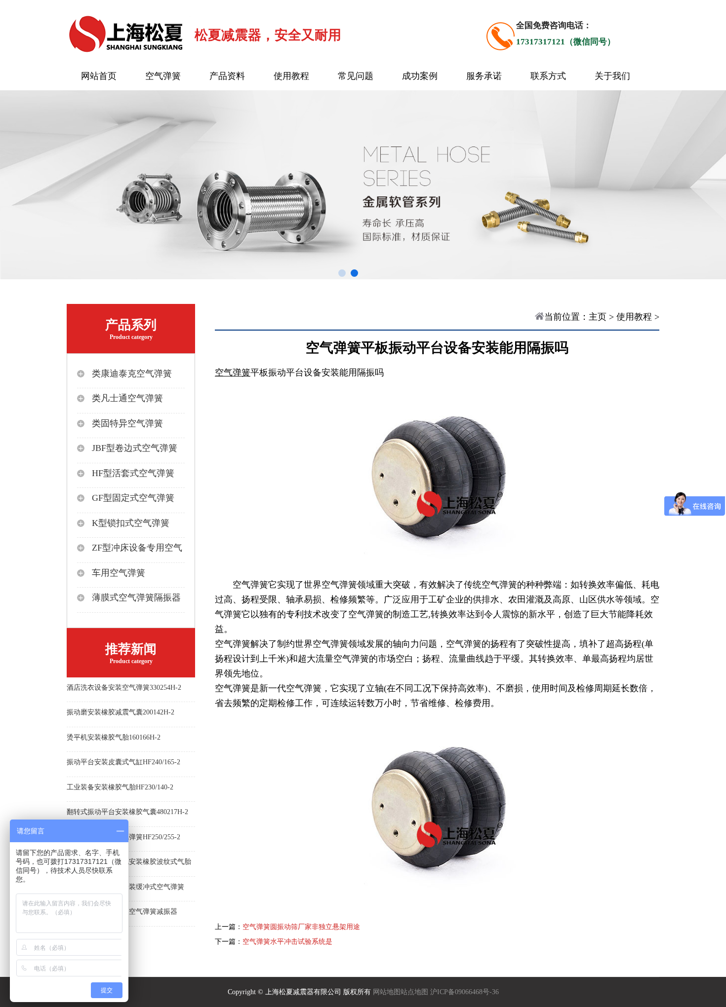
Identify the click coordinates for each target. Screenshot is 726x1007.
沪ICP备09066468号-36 (464, 992)
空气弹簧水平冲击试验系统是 (287, 941)
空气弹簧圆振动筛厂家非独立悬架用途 (301, 927)
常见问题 (355, 76)
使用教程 (291, 76)
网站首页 (99, 76)
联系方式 (548, 76)
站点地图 (414, 992)
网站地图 (387, 992)
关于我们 (612, 76)
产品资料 (227, 76)
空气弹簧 (163, 76)
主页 (597, 317)
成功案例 (420, 76)
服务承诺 (484, 76)
